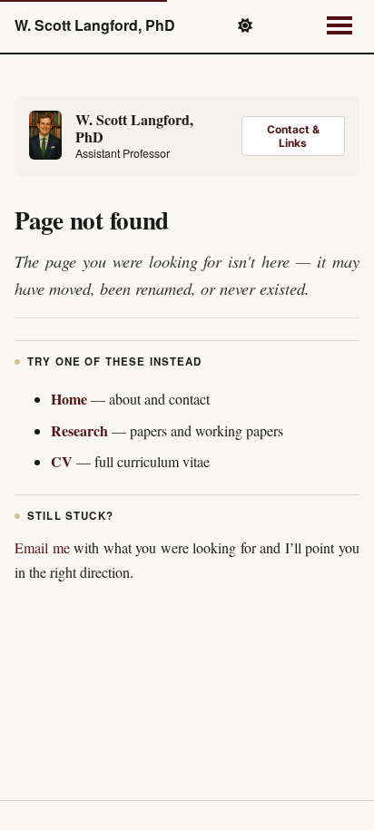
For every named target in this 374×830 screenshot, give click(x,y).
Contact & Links (293, 136)
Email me (42, 547)
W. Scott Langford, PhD (95, 25)
